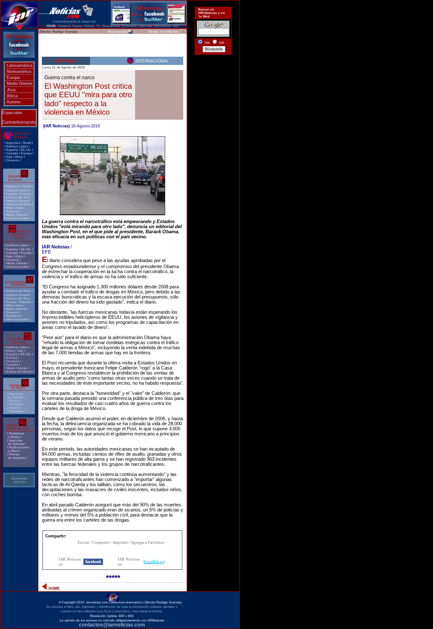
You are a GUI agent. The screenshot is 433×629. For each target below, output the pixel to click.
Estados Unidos (17, 190)
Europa (13, 77)
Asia (11, 89)
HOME (51, 26)
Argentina (13, 142)
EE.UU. (26, 149)
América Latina (17, 146)
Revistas (16, 404)
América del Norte (18, 204)
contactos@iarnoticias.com (112, 624)
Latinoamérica (19, 65)
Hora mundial (117, 31)
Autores (14, 101)
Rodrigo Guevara (65, 31)
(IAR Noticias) (56, 126)
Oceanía (12, 160)
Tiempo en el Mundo (163, 31)
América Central (17, 200)
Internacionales (17, 218)
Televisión (17, 411)
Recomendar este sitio (19, 480)
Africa (12, 95)
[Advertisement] (213, 80)
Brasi (26, 142)
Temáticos (13, 316)
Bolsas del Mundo (19, 371)
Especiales (12, 112)
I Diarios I (15, 400)
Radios (15, 407)
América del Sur (17, 197)
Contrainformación (19, 122)
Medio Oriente (19, 83)
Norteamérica (19, 71)
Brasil (27, 186)
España (12, 149)
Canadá (12, 153)
